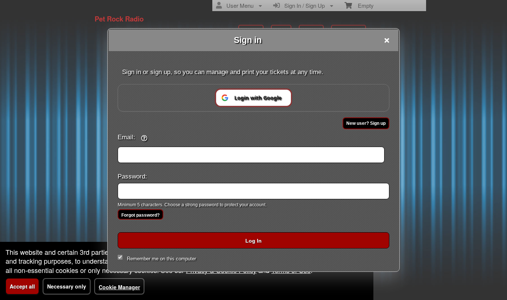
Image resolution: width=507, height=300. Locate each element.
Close (386, 40)
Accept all (22, 286)
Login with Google (257, 97)
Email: (126, 137)
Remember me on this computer (161, 258)
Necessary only (66, 286)
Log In (253, 241)
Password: (132, 176)
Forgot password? (140, 215)
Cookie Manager (119, 287)
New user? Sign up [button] (366, 123)
